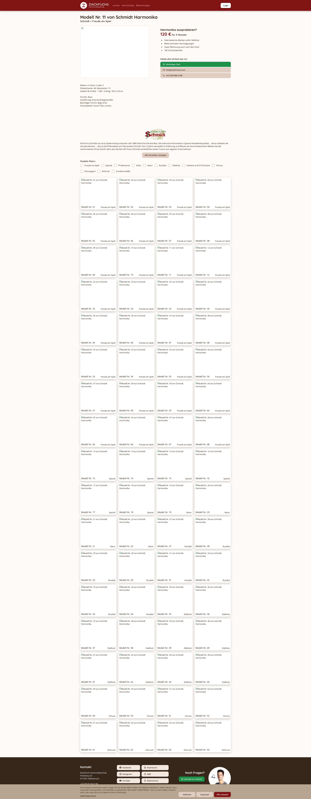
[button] (95, 5)
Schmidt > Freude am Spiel (95, 21)
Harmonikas (128, 5)
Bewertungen (143, 5)
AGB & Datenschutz (88, 796)
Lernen (116, 5)
